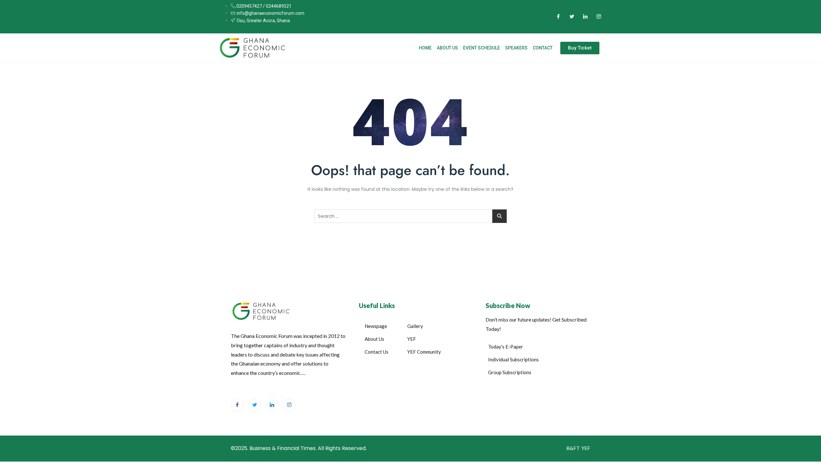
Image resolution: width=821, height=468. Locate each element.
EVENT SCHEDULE (481, 47)
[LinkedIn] (585, 17)
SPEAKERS (516, 47)
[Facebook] (558, 17)
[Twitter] (572, 17)
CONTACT (543, 47)
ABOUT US (447, 47)
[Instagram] (599, 17)
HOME (425, 47)
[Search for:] (410, 216)
